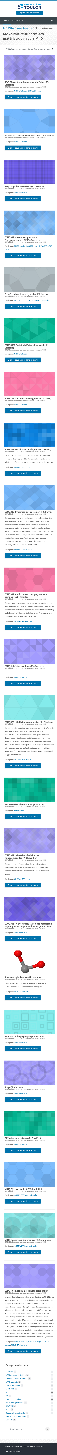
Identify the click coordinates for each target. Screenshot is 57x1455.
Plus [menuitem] (6, 20)
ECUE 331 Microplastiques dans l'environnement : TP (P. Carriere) (22, 238)
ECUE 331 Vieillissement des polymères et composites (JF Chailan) (26, 595)
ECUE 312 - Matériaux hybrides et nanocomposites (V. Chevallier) (22, 856)
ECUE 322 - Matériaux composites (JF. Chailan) (28, 722)
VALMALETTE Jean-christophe (25, 1195)
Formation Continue (14, 1399)
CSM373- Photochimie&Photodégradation (26, 1290)
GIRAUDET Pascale (35, 91)
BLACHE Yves (19, 810)
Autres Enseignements (16, 1402)
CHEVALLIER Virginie (22, 300)
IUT (7, 1392)
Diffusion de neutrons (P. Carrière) (23, 1138)
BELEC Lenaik (19, 246)
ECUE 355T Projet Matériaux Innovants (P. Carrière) (26, 346)
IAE (8, 1395)
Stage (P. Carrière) (14, 1087)
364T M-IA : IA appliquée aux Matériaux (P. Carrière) (27, 83)
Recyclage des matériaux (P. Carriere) (24, 186)
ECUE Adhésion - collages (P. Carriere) (24, 666)
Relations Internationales (17, 1413)
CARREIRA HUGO (20, 1341)
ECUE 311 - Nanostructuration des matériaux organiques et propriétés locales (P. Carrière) (28, 925)
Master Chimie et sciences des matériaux (24, 28)
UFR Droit (10, 1371)
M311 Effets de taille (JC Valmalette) (23, 1189)
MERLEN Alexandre (21, 991)
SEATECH (10, 1406)
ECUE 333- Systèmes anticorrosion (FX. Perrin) (28, 511)
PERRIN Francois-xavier (40, 300)
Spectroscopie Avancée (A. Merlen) (23, 977)
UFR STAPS (11, 1389)
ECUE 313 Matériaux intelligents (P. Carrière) (28, 398)
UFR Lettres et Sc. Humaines (18, 1378)
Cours (4, 28)
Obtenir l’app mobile (13, 1451)
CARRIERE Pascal (20, 91)
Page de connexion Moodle (29, 13)
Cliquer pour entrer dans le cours (23, 97)
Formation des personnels (17, 1416)
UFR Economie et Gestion (17, 1375)
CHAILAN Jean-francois (23, 621)
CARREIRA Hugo (34, 1341)
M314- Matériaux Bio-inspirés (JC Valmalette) (28, 1239)
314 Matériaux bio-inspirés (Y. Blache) (24, 804)
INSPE (9, 1409)
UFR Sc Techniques (11, 28)
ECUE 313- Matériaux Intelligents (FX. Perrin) (28, 449)
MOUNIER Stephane (19, 1345)
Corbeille (10, 1420)
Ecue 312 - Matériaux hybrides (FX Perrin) (26, 294)
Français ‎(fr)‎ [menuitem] (16, 20)
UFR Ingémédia (13, 1382)
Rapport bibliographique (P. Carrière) (24, 1036)
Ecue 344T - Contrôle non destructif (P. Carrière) (29, 135)
